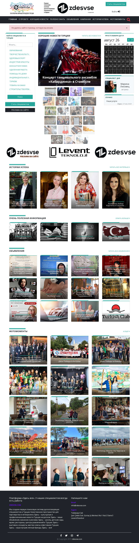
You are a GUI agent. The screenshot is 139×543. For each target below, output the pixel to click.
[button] (43, 62)
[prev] (129, 40)
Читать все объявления (118, 251)
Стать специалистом (20, 104)
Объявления (73, 19)
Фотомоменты (117, 19)
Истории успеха (100, 19)
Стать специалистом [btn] (116, 4)
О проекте (23, 19)
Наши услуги (111, 101)
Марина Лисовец (124, 85)
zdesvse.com (77, 539)
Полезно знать (57, 19)
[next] (132, 40)
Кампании (85, 19)
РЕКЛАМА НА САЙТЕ (20, 110)
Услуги (119, 104)
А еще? (126, 331)
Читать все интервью (119, 167)
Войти (115, 11)
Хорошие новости (39, 19)
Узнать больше (122, 218)
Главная (13, 19)
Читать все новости (91, 36)
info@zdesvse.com (78, 505)
